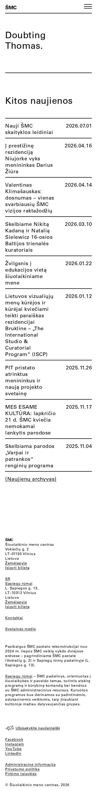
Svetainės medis (20, 629)
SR (7, 578)
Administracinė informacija (30, 764)
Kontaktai (14, 617)
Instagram (14, 744)
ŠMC (11, 7)
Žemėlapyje (16, 563)
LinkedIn (13, 753)
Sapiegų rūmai (19, 583)
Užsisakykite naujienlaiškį (38, 728)
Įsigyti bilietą (17, 567)
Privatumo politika (22, 769)
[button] (88, 6)
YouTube (13, 748)
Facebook (14, 739)
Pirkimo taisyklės (21, 773)
